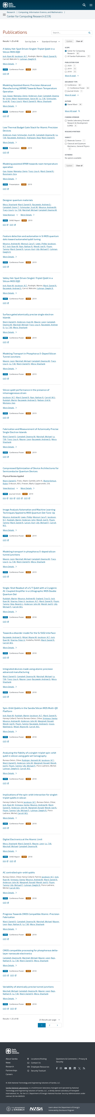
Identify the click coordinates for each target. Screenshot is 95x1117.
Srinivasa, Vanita (50, 718)
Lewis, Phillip (41, 243)
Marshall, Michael (30, 210)
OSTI (4, 74)
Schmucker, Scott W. (26, 135)
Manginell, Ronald (45, 721)
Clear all (80, 41)
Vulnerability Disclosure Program (61, 1110)
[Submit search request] (89, 32)
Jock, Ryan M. (8, 56)
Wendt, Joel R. (40, 246)
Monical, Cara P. (28, 243)
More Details (8, 64)
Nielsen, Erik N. (43, 400)
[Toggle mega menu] (91, 5)
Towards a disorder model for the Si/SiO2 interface (29, 632)
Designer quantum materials (18, 200)
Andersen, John (28, 520)
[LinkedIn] (75, 1068)
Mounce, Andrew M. (47, 207)
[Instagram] (61, 1068)
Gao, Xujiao (8, 96)
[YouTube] (66, 1068)
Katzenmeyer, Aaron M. (28, 98)
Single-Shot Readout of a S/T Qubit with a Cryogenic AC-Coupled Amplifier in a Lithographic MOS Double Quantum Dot (30, 591)
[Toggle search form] (84, 5)
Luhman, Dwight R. (28, 59)
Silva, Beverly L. (16, 604)
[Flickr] (71, 1068)
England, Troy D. (43, 598)
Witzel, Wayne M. (29, 637)
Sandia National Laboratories (17, 1088)
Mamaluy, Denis (20, 96)
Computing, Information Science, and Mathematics (40, 12)
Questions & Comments (66, 1059)
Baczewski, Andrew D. (16, 137)
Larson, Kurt (29, 249)
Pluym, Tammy (22, 724)
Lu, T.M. (42, 98)
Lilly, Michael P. (42, 249)
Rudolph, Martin (10, 400)
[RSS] (84, 1068)
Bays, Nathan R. (26, 246)
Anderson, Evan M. (25, 322)
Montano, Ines (9, 403)
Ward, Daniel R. (50, 56)
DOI (4, 225)
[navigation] (32, 41)
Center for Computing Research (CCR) (29, 16)
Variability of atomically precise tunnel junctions (28, 986)
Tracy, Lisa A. (16, 101)
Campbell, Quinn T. (11, 207)
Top (88, 1114)
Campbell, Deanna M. (45, 135)
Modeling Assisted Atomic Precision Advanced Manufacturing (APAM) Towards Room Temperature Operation (30, 88)
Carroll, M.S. (50, 397)
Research (11, 12)
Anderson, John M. (32, 604)
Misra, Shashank (44, 101)
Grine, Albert (11, 98)
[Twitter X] (80, 1068)
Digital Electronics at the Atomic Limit (22, 839)
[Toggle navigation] (4, 14)
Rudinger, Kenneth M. (31, 760)
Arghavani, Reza (34, 137)
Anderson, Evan (35, 96)
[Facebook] (57, 1068)
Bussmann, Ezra (10, 174)
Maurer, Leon (40, 322)
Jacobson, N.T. (21, 56)
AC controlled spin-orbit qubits (19, 872)
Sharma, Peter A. (18, 601)
